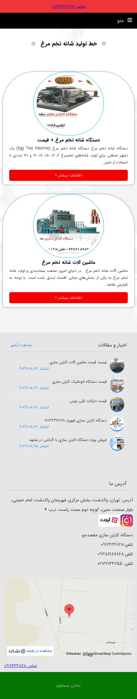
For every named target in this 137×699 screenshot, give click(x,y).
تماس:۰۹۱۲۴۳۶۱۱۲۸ (69, 6)
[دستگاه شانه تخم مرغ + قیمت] (68, 103)
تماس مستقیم (68, 685)
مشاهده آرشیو (21, 345)
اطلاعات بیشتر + (68, 175)
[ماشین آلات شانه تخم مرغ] (68, 226)
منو (121, 20)
